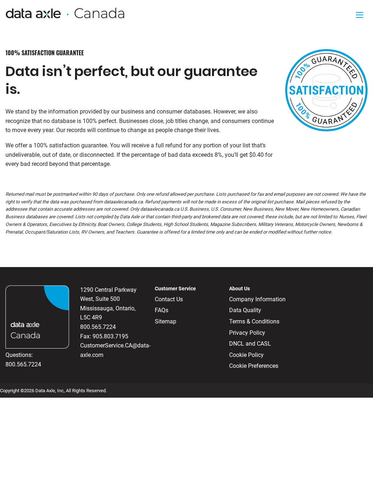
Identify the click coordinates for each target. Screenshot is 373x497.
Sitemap (165, 321)
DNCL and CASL (250, 343)
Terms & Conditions (254, 321)
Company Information (257, 299)
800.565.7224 (23, 364)
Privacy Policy (247, 332)
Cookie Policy (246, 354)
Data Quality (245, 310)
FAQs (161, 310)
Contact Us (169, 299)
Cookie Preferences (253, 365)
